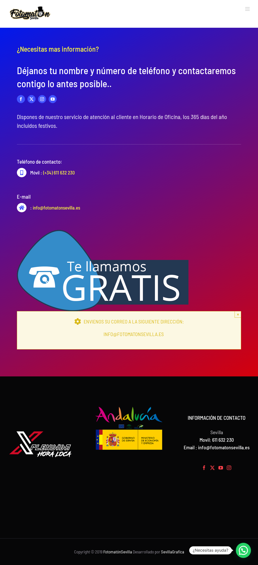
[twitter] (31, 99)
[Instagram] (229, 467)
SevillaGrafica (172, 551)
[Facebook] (204, 467)
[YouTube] (220, 467)
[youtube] (53, 99)
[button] (243, 550)
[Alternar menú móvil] (247, 9)
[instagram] (42, 99)
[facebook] (21, 99)
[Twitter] (212, 467)
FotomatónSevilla (117, 551)
